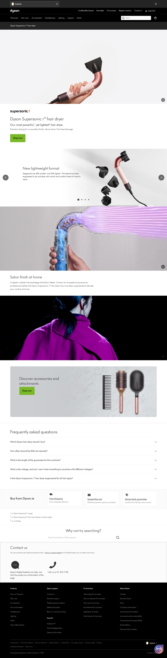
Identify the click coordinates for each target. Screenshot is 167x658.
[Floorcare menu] (19, 18)
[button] (163, 100)
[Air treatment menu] (43, 18)
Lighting (61, 18)
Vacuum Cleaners (16, 594)
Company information (128, 607)
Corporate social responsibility (131, 621)
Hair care (25, 18)
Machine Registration (54, 628)
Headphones (50, 18)
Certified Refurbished (86, 11)
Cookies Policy (65, 643)
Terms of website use (41, 643)
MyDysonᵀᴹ (51, 624)
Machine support (53, 599)
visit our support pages (53, 553)
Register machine (125, 11)
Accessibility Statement (17, 647)
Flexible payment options (56, 603)
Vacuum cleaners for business (94, 599)
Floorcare (14, 18)
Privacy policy (14, 643)
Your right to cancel (77, 643)
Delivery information (54, 633)
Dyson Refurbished (17, 625)
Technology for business (92, 594)
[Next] (161, 177)
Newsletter (100, 11)
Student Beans (125, 625)
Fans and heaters (16, 607)
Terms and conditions (27, 643)
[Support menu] (75, 18)
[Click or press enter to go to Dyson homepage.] (14, 11)
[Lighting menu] (66, 18)
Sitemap (99, 643)
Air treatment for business (93, 607)
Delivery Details (54, 643)
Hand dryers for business (93, 616)
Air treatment (37, 18)
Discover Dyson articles (128, 629)
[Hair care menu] (30, 18)
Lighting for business (91, 612)
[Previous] (6, 177)
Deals (79, 18)
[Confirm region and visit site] (156, 4)
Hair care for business (91, 603)
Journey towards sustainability (131, 616)
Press (122, 603)
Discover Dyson (125, 599)
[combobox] (34, 3)
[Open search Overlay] (136, 18)
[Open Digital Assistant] (159, 649)
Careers (123, 594)
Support (70, 18)
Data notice (29, 647)
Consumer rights (90, 643)
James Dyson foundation (129, 612)
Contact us (138, 11)
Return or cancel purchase (56, 612)
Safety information (53, 607)
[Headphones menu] (56, 18)
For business (111, 11)
